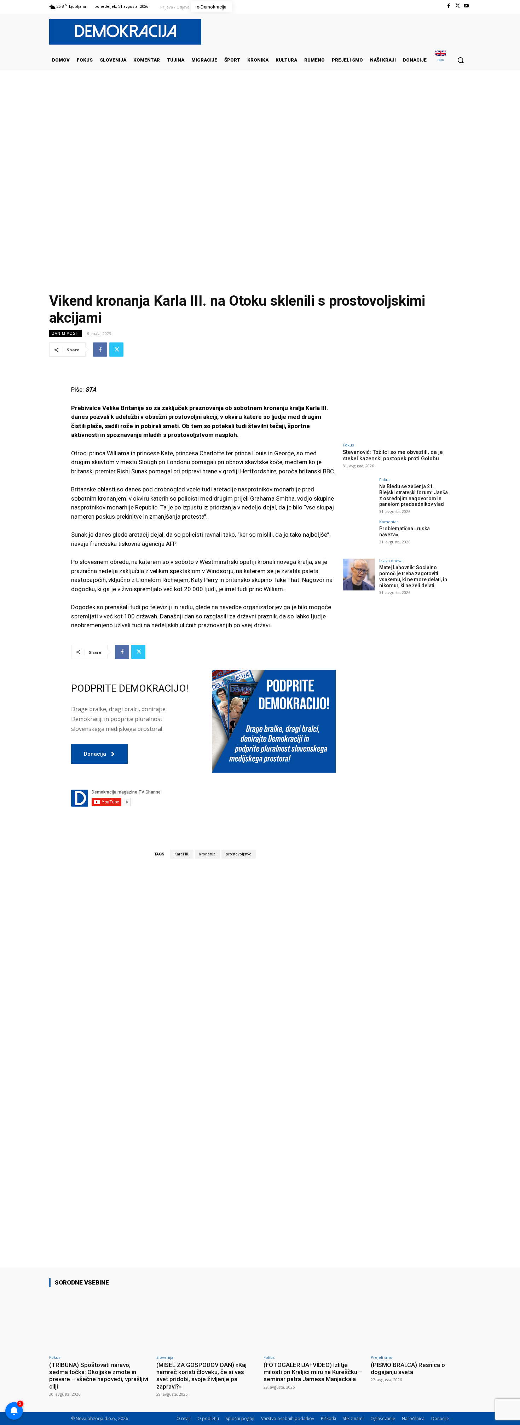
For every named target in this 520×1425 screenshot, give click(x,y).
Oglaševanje (382, 1418)
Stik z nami (353, 1418)
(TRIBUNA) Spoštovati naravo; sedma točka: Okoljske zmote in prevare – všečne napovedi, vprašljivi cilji (98, 1375)
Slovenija (164, 1357)
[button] (460, 60)
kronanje (207, 854)
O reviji (184, 1418)
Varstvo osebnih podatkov (287, 1418)
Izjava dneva (391, 560)
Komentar (388, 522)
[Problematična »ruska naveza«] (359, 536)
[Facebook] (448, 5)
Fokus (348, 445)
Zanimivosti (65, 333)
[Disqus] (203, 962)
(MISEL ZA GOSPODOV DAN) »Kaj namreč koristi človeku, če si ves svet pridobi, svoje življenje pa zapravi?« (201, 1375)
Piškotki (328, 1418)
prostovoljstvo (239, 854)
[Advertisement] (260, 141)
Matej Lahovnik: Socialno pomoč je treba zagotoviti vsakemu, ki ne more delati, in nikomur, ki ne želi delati (413, 576)
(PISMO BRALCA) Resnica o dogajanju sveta (408, 1368)
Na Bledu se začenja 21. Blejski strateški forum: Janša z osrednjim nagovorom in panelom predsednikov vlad (413, 495)
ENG (441, 60)
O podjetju (208, 1418)
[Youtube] (466, 5)
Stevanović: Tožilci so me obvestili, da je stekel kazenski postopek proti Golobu (393, 455)
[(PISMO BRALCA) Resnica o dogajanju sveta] (421, 1321)
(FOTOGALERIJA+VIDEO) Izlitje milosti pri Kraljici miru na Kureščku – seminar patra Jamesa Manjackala (313, 1372)
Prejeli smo (381, 1357)
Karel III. (181, 854)
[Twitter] (457, 5)
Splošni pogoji (240, 1418)
